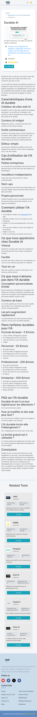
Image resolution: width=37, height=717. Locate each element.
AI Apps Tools (13, 46)
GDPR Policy (22, 698)
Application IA (13, 15)
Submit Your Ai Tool (8, 694)
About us (4, 698)
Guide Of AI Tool (30, 714)
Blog (2, 704)
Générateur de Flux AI (23, 49)
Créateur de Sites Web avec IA (18, 51)
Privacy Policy (23, 694)
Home (8, 13)
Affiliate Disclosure (24, 701)
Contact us (5, 701)
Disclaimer (22, 704)
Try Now (8, 66)
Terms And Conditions (26, 691)
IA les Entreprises (24, 15)
